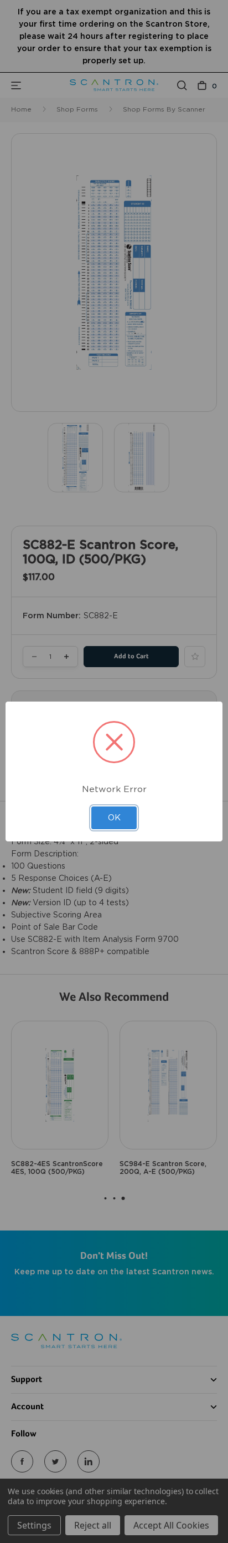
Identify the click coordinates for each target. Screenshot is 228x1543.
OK (114, 818)
